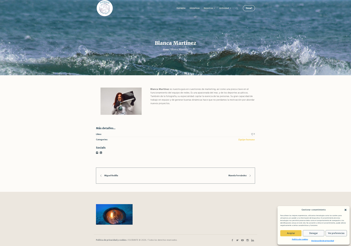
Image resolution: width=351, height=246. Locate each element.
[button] (345, 210)
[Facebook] (232, 240)
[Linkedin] (252, 240)
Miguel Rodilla (111, 175)
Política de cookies (300, 239)
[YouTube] (242, 240)
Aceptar (291, 233)
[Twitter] (237, 240)
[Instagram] (247, 240)
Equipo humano (246, 139)
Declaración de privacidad (322, 241)
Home (166, 49)
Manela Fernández (237, 175)
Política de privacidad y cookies (111, 240)
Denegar (313, 233)
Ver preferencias (336, 233)
